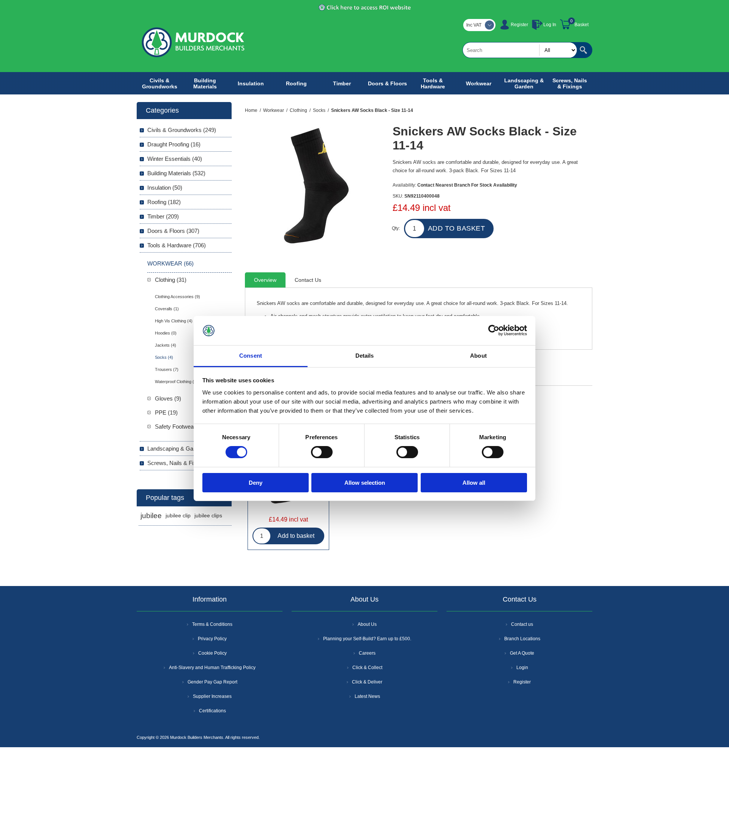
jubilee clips (208, 515)
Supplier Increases (212, 696)
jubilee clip (178, 515)
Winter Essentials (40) (174, 159)
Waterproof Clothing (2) (176, 381)
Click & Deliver (367, 682)
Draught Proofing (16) (173, 144)
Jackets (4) (165, 345)
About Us (367, 624)
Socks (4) (164, 357)
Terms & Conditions (212, 624)
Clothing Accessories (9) (177, 296)
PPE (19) (166, 412)
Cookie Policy (212, 653)
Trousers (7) (166, 369)
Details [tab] (364, 355)
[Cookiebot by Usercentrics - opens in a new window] (494, 330)
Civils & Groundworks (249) (181, 130)
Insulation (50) (164, 187)
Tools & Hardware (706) (176, 245)
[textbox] (520, 50)
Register (519, 24)
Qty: (396, 228)
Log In (549, 24)
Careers (367, 653)
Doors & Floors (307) (173, 231)
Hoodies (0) (166, 333)
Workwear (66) (170, 263)
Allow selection (364, 482)
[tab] (265, 280)
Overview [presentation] (265, 280)
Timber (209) (163, 216)
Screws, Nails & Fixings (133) (184, 463)
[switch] (322, 452)
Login (522, 667)
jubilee (151, 516)
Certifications (212, 710)
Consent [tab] (250, 355)
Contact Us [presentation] (308, 280)
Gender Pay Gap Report (212, 682)
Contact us (522, 624)
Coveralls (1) (167, 308)
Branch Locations (522, 638)
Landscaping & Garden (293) (183, 448)
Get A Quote (522, 653)
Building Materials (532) (176, 173)
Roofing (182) (164, 202)
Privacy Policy (212, 638)
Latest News (367, 696)
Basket (581, 24)
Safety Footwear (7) (179, 426)
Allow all (473, 482)
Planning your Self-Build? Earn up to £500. (367, 638)
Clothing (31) (170, 280)
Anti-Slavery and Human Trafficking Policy (212, 667)
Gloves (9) (168, 398)
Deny (255, 482)
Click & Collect (367, 667)
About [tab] (478, 355)
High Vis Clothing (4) (174, 321)
